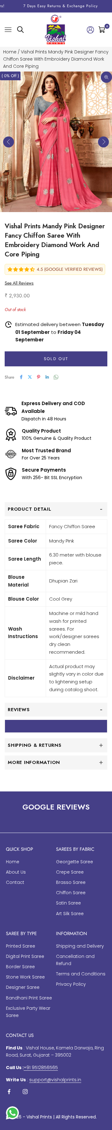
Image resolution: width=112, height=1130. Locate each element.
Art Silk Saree (70, 913)
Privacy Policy (71, 984)
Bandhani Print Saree (29, 998)
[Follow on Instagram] (25, 1091)
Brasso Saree (71, 882)
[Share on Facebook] (21, 376)
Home (9, 52)
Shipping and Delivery (80, 946)
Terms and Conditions (80, 974)
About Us (16, 872)
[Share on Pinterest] (38, 376)
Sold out (56, 359)
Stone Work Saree (25, 977)
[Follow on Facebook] (9, 1091)
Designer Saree (23, 987)
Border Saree (20, 967)
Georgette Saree (74, 862)
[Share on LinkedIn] (47, 376)
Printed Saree (20, 946)
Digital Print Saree (25, 956)
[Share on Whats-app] (56, 377)
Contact (15, 882)
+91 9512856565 (41, 1067)
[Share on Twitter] (29, 376)
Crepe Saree (70, 872)
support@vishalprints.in (55, 1080)
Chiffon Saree (71, 893)
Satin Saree (68, 903)
